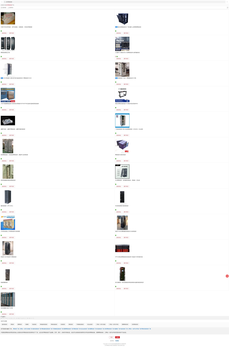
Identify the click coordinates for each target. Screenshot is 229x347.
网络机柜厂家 (77, 329)
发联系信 (4, 33)
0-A (1, 318)
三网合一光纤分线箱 (100, 324)
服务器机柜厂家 (37, 329)
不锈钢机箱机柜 (80, 324)
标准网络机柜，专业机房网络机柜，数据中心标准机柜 (14, 154)
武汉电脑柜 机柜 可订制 (7, 308)
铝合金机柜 (89, 324)
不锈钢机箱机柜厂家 (57, 329)
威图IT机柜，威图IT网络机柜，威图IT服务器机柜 (13, 129)
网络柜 (12, 324)
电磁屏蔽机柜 (4, 282)
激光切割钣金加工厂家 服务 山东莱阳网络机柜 (129, 27)
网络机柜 (71, 324)
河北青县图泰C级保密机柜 (121, 205)
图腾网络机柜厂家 (68, 329)
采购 (227, 276)
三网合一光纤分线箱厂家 (26, 329)
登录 (111, 337)
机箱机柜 (63, 324)
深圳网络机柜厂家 (109, 329)
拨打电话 (11, 33)
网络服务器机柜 (43, 324)
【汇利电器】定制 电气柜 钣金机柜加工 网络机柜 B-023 (17, 78)
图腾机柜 (20, 324)
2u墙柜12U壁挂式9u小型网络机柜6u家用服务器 (127, 52)
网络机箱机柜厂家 (146, 329)
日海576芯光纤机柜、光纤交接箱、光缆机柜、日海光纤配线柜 (16, 27)
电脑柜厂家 (117, 329)
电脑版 (117, 341)
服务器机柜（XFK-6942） (7, 205)
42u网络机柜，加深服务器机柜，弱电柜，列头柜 (127, 180)
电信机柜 (34, 324)
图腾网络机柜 (125, 324)
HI (11, 318)
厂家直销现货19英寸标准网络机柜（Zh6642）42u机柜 (129, 129)
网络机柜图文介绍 (5, 52)
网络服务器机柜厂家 (46, 329)
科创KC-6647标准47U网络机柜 (8, 257)
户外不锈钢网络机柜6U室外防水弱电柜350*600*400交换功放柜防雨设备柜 (20, 103)
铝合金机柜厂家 (85, 329)
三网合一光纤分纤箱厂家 (134, 329)
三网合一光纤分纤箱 (113, 324)
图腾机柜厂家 (93, 329)
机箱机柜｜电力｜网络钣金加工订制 (127, 78)
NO (19, 318)
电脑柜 (27, 324)
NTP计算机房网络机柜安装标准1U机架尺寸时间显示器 (129, 257)
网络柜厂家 (16, 329)
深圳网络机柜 (135, 324)
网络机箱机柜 (54, 324)
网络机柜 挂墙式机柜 (120, 154)
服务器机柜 (4, 324)
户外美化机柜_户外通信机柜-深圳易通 (10, 231)
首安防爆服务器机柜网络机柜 (8, 180)
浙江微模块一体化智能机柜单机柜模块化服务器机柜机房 (129, 282)
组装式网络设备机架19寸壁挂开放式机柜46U (126, 103)
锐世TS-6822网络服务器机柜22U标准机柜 (125, 231)
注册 (117, 337)
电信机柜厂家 (124, 329)
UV (27, 318)
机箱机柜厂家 (100, 329)
